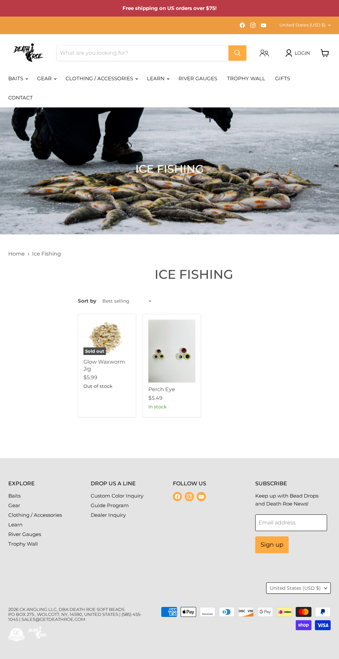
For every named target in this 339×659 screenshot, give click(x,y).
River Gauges (197, 78)
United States (302, 25)
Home (16, 254)
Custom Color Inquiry (117, 496)
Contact (20, 97)
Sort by (87, 301)
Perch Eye (161, 389)
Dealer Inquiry (108, 515)
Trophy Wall (246, 78)
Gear (45, 78)
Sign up (272, 544)
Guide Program (110, 505)
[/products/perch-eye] (171, 351)
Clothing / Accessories (100, 78)
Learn (15, 524)
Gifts (282, 78)
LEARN (156, 78)
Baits (16, 78)
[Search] (237, 53)
